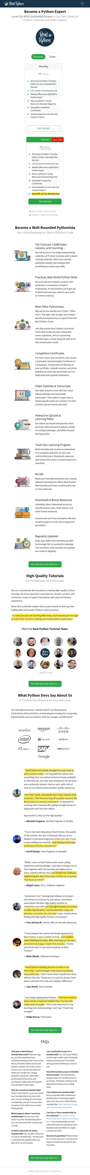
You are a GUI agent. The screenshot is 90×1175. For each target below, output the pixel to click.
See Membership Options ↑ (45, 564)
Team (52, 56)
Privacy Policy (56, 1171)
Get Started (44, 128)
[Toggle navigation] (82, 3)
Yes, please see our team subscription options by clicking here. (62, 1118)
